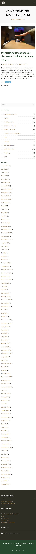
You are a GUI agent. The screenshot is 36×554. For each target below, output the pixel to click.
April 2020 (4, 336)
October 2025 (5, 196)
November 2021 (6, 300)
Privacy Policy (5, 518)
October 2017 (5, 383)
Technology (7, 153)
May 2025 (4, 212)
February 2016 (5, 407)
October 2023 (5, 276)
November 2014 (6, 440)
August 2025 (5, 202)
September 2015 (6, 417)
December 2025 (6, 189)
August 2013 (5, 477)
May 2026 (4, 176)
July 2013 (4, 481)
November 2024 (6, 233)
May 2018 (4, 370)
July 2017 (4, 390)
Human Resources (9, 129)
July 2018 (4, 367)
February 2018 (5, 373)
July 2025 (4, 206)
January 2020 (5, 347)
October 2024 (5, 236)
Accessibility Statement (8, 522)
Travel (5, 156)
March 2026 (4, 179)
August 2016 (5, 400)
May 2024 (4, 253)
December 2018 (6, 363)
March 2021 (4, 316)
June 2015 (4, 427)
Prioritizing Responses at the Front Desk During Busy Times (17, 56)
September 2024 (6, 239)
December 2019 (6, 350)
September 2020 (6, 323)
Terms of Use (5, 520)
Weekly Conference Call (8, 503)
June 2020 (4, 330)
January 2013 (5, 484)
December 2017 (6, 377)
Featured (6, 118)
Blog (2, 516)
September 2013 (6, 474)
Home (12, 19)
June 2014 (4, 454)
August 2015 (4, 420)
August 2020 (5, 326)
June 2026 (4, 172)
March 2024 (4, 259)
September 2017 (6, 387)
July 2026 (4, 169)
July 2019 (4, 360)
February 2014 (5, 461)
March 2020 (4, 340)
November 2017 (6, 380)
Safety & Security (9, 149)
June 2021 (4, 310)
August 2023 (5, 283)
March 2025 (4, 219)
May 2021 (4, 313)
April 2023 (4, 290)
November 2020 (6, 320)
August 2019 (5, 357)
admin (5, 64)
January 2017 (5, 397)
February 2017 (5, 393)
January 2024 (5, 266)
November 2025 (6, 192)
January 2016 (5, 410)
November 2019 (6, 353)
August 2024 (5, 243)
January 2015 (5, 437)
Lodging (10, 64)
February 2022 (5, 296)
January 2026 (5, 186)
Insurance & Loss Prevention (12, 133)
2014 (16, 19)
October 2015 (5, 414)
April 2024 (4, 256)
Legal (5, 137)
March (20, 19)
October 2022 (5, 293)
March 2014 (4, 457)
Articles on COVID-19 (7, 501)
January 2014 (5, 464)
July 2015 (3, 424)
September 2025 (6, 199)
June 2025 (4, 209)
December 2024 (6, 229)
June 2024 (4, 249)
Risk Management (9, 145)
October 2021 (5, 303)
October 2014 (5, 444)
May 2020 (4, 333)
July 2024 (4, 246)
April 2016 (4, 404)
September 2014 (6, 447)
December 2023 (6, 269)
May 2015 (4, 430)
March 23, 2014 (23, 64)
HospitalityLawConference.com (10, 514)
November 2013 (6, 467)
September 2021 (6, 306)
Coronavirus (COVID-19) (10, 114)
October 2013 (5, 471)
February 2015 (5, 434)
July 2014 (4, 450)
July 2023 (4, 286)
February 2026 (5, 182)
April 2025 (4, 216)
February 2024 (5, 263)
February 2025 (5, 223)
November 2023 (6, 273)
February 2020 (5, 343)
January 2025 (5, 226)
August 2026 (5, 166)
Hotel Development (10, 126)
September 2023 (6, 280)
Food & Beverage (9, 122)
